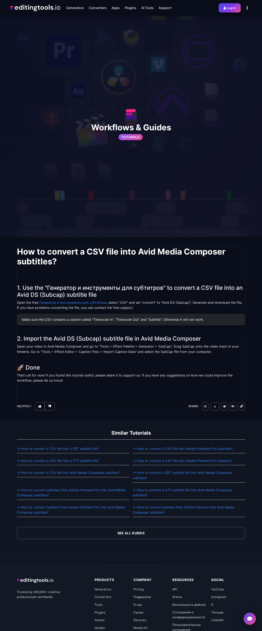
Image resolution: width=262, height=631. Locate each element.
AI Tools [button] (147, 8)
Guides (100, 628)
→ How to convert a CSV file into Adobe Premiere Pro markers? (182, 461)
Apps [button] (116, 8)
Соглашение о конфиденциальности (188, 614)
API (174, 589)
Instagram (218, 597)
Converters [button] (98, 8)
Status (177, 597)
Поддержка (142, 597)
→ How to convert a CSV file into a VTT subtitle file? (58, 461)
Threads (217, 612)
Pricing (138, 589)
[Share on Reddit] (224, 406)
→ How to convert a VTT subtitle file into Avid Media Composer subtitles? (182, 492)
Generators (103, 589)
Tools (99, 605)
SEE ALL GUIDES (131, 533)
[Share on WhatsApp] (205, 406)
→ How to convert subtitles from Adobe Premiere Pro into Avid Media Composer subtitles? (71, 492)
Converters (103, 597)
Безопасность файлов (189, 605)
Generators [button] (75, 8)
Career (138, 612)
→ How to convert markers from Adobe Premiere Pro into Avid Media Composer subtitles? (71, 510)
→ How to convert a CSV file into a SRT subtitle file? (58, 449)
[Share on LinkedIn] (233, 406)
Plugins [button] (130, 8)
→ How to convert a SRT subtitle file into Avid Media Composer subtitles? (182, 475)
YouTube (217, 589)
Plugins (100, 612)
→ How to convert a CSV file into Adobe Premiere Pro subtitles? (183, 449)
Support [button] (165, 8)
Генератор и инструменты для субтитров (73, 302)
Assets (100, 620)
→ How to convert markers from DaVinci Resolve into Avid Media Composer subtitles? (183, 510)
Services (139, 620)
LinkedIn (217, 620)
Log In (231, 8)
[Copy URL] (241, 406)
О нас (137, 605)
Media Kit (140, 628)
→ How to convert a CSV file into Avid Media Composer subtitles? (68, 473)
